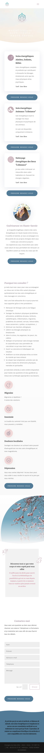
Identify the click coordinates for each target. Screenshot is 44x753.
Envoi (34, 686)
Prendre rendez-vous (22, 97)
